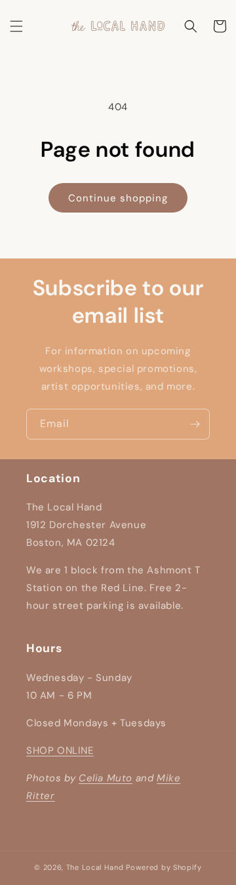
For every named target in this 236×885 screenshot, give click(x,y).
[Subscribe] (194, 424)
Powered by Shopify (164, 867)
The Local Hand (95, 867)
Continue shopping (118, 198)
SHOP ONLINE (60, 750)
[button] (16, 26)
